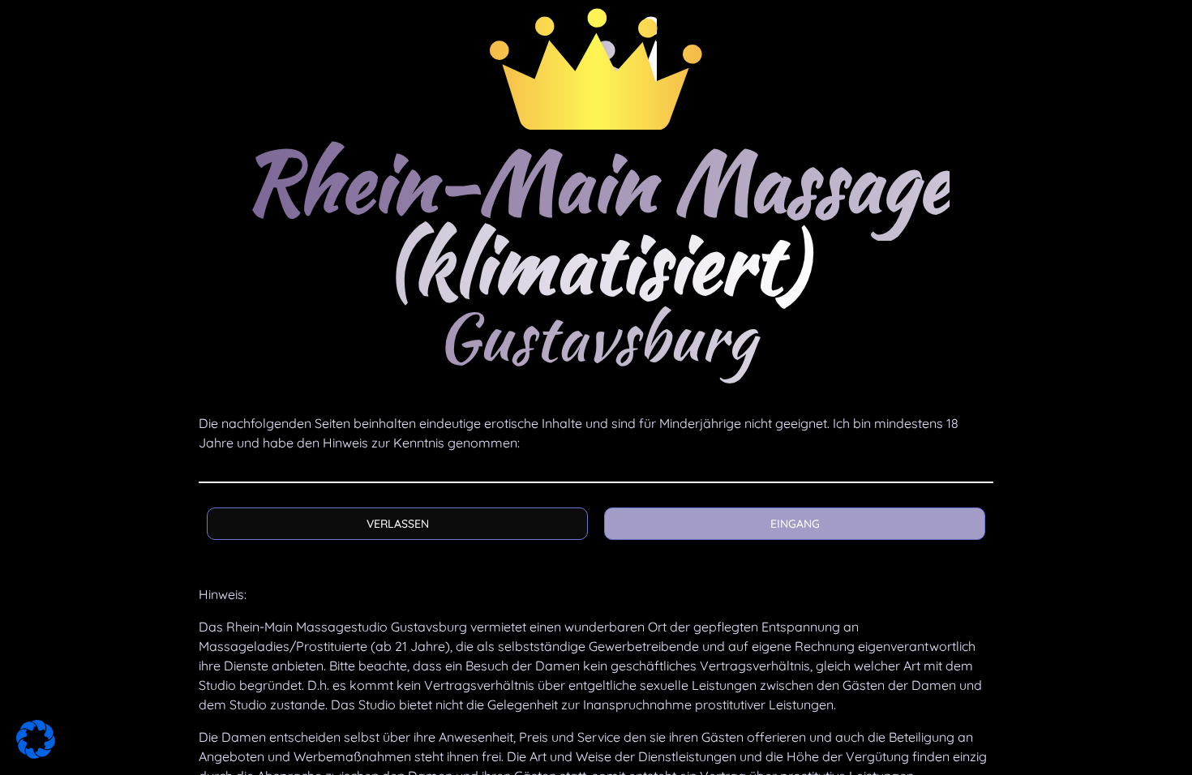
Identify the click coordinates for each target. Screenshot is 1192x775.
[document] (596, 387)
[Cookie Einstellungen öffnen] (35, 754)
